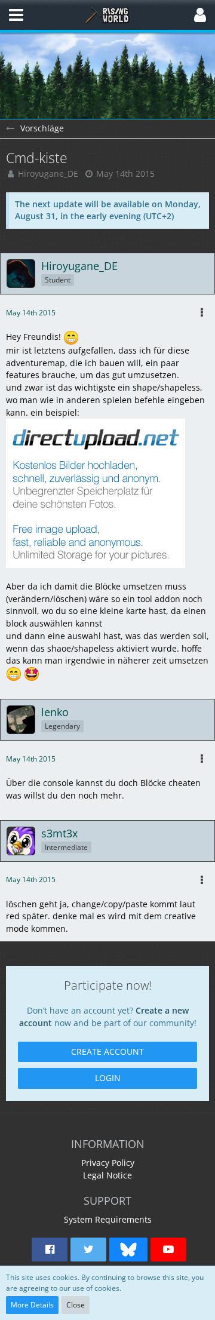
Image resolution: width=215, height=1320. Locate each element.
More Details (32, 1305)
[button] (16, 14)
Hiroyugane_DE (48, 173)
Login (108, 1077)
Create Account (107, 1051)
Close (75, 1305)
